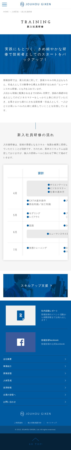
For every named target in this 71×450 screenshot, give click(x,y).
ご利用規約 (18, 423)
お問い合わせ (9, 402)
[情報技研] (35, 4)
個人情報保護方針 (35, 423)
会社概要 (7, 359)
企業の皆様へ (9, 395)
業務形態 (7, 373)
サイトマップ (52, 423)
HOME (6, 12)
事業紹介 (7, 366)
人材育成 (15, 12)
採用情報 (7, 387)
